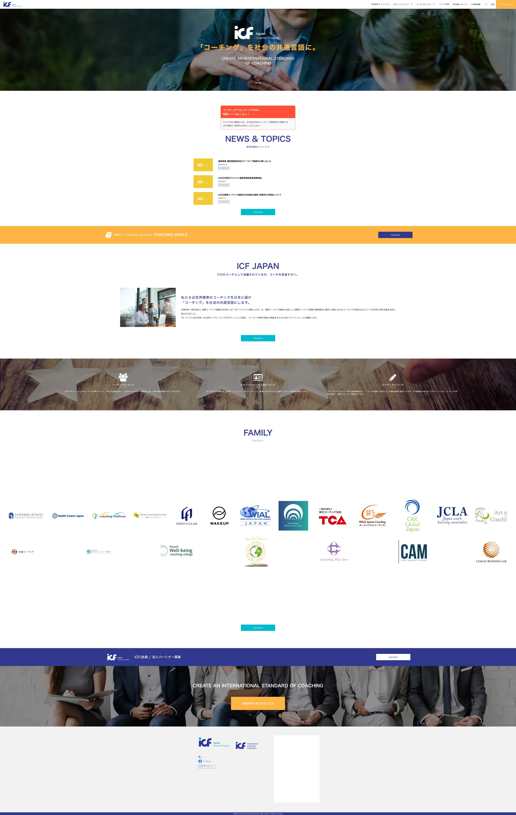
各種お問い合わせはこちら (258, 703)
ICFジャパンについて (401, 4)
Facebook (207, 761)
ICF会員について (459, 4)
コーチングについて (424, 4)
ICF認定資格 (475, 4)
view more (258, 212)
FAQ (492, 4)
